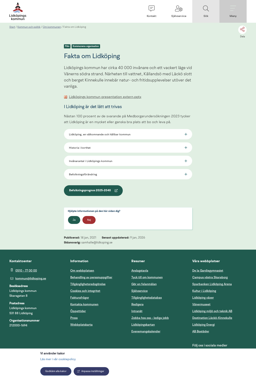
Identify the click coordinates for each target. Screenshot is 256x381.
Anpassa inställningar (92, 371)
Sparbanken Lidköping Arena (212, 284)
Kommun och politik (28, 27)
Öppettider (78, 311)
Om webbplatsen (82, 271)
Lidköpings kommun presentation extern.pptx (105, 97)
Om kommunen (52, 27)
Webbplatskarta (81, 325)
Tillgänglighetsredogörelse (88, 284)
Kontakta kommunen (84, 304)
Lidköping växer (203, 298)
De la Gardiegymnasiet (207, 271)
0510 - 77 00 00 (26, 271)
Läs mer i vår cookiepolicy (58, 359)
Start (12, 27)
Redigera (137, 304)
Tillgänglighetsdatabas (158, 297)
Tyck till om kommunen (158, 277)
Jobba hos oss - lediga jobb (150, 318)
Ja (74, 220)
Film (67, 46)
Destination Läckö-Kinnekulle (219, 318)
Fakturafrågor (79, 298)
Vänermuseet (201, 304)
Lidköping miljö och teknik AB (212, 311)
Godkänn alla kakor (56, 371)
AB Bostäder (218, 331)
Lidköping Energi (219, 324)
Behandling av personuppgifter (91, 277)
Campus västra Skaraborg (210, 277)
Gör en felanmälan (144, 284)
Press (74, 318)
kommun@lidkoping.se (30, 278)
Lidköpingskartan (158, 324)
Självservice (157, 291)
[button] (151, 11)
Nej (89, 220)
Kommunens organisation (86, 46)
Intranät (154, 311)
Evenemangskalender (158, 331)
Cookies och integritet (85, 291)
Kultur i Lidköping (204, 291)
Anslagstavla (139, 271)
